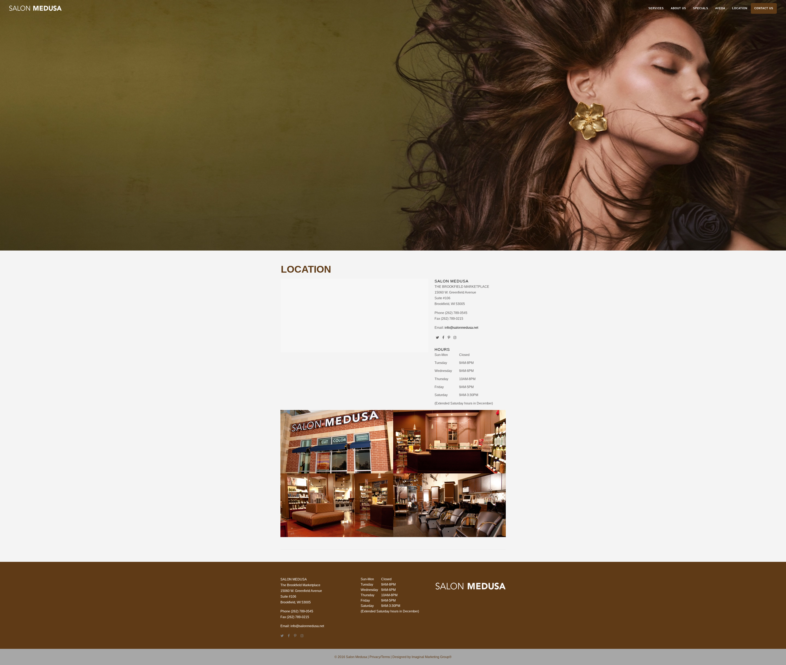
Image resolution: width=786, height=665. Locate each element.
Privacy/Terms (379, 657)
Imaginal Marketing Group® (432, 657)
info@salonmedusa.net (461, 327)
